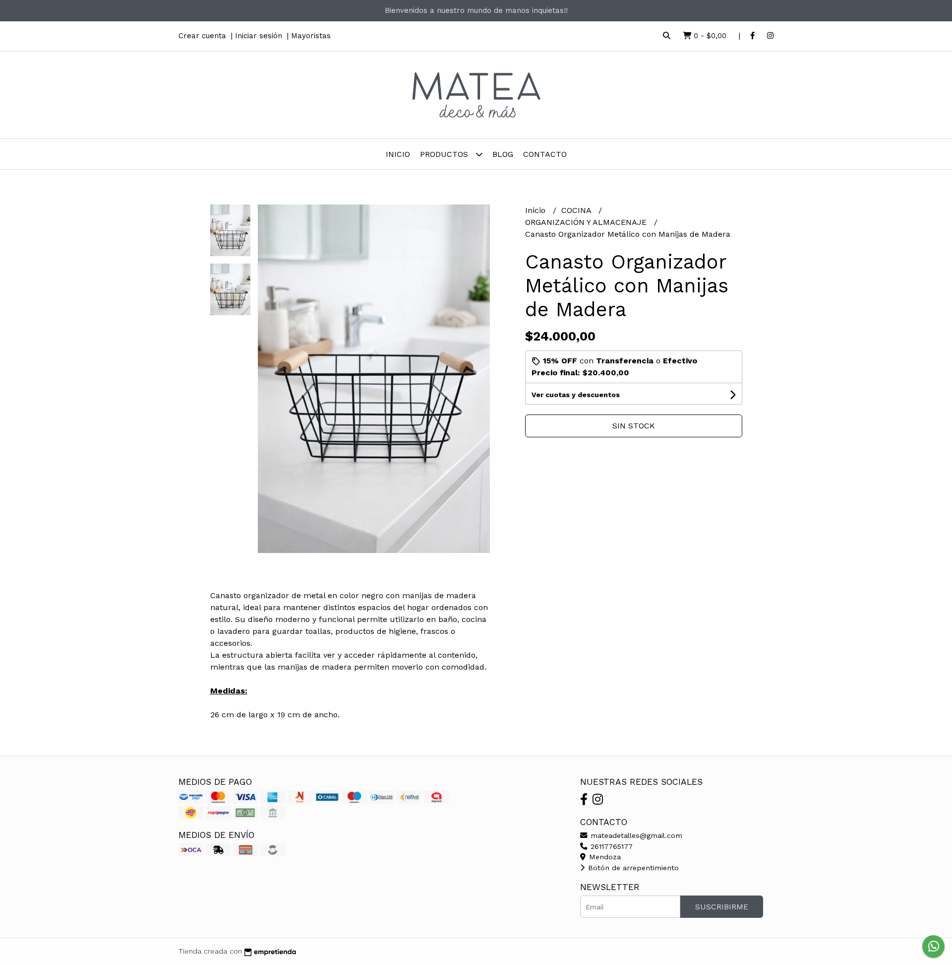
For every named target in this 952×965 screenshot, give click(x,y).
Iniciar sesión (258, 35)
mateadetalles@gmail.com (635, 835)
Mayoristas (311, 35)
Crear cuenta (202, 35)
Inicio (398, 154)
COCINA (577, 210)
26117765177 (610, 846)
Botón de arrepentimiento (632, 868)
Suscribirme (721, 906)
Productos (445, 154)
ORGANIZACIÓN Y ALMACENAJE (587, 222)
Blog (502, 154)
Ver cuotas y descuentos (576, 395)
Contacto (545, 154)
